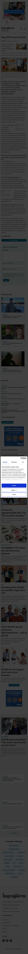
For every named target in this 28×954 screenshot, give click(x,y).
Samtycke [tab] (5, 462)
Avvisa (14, 494)
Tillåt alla (14, 485)
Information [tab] (14, 462)
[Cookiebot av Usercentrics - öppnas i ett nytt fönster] (20, 458)
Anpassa (13, 490)
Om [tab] (23, 462)
